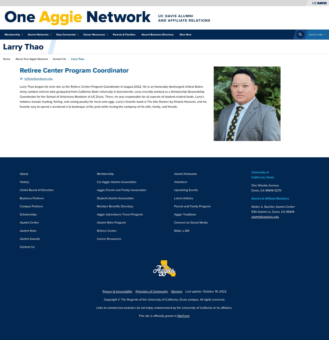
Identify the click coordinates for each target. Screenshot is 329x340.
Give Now (185, 34)
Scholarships (28, 214)
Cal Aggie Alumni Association (116, 182)
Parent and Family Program (192, 206)
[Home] (126, 17)
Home (6, 59)
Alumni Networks (38, 34)
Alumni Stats (28, 230)
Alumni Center (29, 222)
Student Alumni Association (115, 198)
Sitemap (176, 291)
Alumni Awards (30, 239)
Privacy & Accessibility (117, 291)
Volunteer (180, 182)
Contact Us (59, 59)
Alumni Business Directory (157, 34)
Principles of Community (152, 291)
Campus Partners (31, 206)
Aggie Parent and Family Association (121, 190)
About (24, 174)
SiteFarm (183, 316)
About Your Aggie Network (32, 59)
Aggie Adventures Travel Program (120, 214)
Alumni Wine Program (111, 222)
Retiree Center (107, 230)
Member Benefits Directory (115, 206)
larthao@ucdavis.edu (38, 78)
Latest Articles (183, 198)
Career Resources (94, 34)
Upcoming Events (186, 190)
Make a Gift (181, 230)
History (24, 182)
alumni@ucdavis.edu (265, 216)
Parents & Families (124, 34)
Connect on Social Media (191, 222)
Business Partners (32, 198)
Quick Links (316, 34)
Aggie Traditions (185, 214)
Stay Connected (66, 34)
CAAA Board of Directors (37, 190)
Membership (12, 34)
